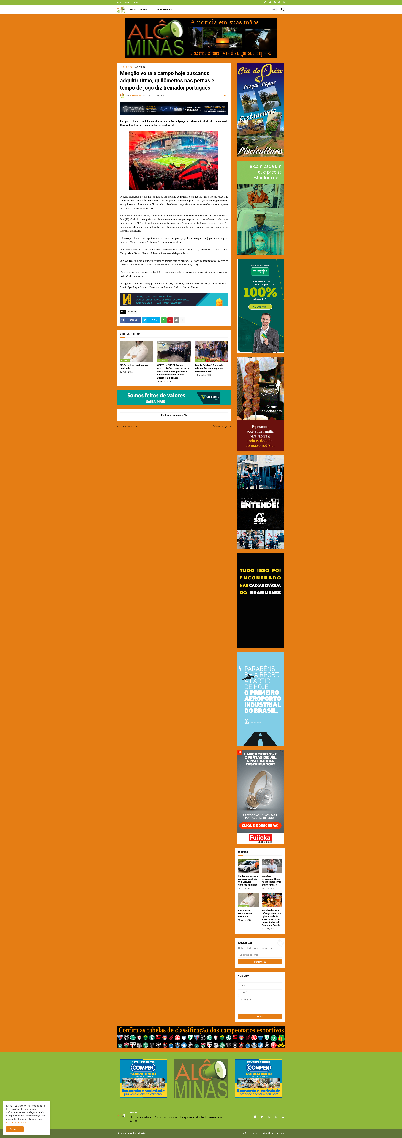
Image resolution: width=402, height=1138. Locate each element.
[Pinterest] (170, 320)
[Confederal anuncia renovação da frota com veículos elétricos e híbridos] (248, 866)
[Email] (176, 320)
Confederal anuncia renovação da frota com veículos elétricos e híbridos (248, 880)
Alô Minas (140, 67)
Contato (135, 2)
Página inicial (126, 67)
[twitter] (270, 2)
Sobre (126, 2)
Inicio (133, 9)
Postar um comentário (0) (174, 415)
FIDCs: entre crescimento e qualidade (134, 367)
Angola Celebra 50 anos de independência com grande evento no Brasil (209, 368)
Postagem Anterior (128, 426)
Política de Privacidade (17, 1122)
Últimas (145, 9)
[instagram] (275, 2)
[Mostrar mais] (182, 320)
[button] (275, 9)
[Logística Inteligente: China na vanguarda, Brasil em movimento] (272, 866)
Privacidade (267, 1133)
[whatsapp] (279, 2)
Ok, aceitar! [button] (14, 1129)
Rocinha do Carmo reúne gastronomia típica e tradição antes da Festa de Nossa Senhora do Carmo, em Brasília (271, 918)
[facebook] (265, 2)
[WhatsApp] (164, 320)
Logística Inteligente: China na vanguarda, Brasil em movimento (272, 880)
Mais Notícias (165, 9)
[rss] (284, 2)
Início (119, 2)
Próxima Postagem (220, 426)
